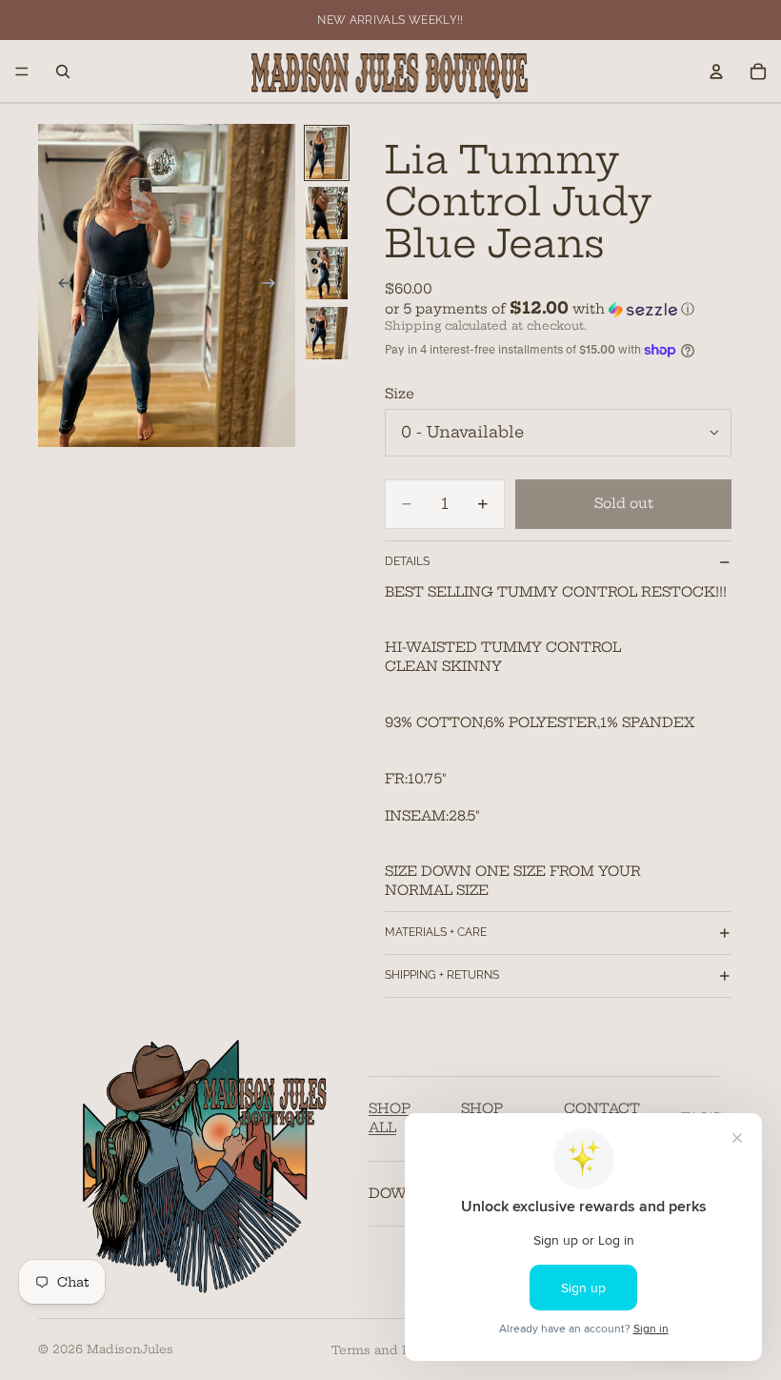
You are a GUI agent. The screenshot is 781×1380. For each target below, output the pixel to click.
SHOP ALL (390, 1118)
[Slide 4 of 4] (327, 333)
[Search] (63, 71)
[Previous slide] (59, 285)
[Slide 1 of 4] (327, 153)
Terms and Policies (391, 1350)
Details (407, 561)
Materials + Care (436, 932)
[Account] (716, 71)
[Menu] (22, 71)
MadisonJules (130, 1349)
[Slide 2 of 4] (327, 213)
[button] (558, 308)
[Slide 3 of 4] (327, 273)
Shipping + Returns (442, 975)
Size (399, 393)
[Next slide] (274, 285)
